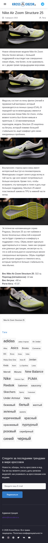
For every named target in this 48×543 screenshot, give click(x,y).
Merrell (6, 372)
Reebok (8, 385)
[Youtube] (29, 538)
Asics (14, 348)
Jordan (32, 359)
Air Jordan (36, 342)
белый (24, 405)
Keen (14, 366)
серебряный (26, 431)
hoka (27, 354)
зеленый (9, 411)
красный (30, 418)
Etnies (20, 354)
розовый (9, 431)
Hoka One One (9, 360)
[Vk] (24, 538)
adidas (9, 341)
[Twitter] (18, 538)
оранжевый (10, 424)
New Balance (34, 371)
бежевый (9, 404)
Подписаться (12, 495)
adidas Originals (23, 342)
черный (24, 438)
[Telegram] (42, 4)
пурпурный (30, 424)
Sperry (21, 392)
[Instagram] (8, 538)
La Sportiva (24, 366)
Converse (36, 348)
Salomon (22, 385)
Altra (5, 348)
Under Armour (11, 398)
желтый (37, 405)
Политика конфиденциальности (27, 533)
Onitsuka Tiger (19, 379)
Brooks (25, 348)
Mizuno (17, 372)
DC (4, 354)
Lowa (34, 366)
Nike (7, 378)
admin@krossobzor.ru (10, 517)
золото (22, 412)
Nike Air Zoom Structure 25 (13, 320)
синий (8, 439)
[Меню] (5, 4)
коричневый (12, 418)
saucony (36, 385)
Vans (27, 398)
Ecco (12, 354)
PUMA (32, 378)
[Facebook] (3, 538)
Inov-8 (22, 360)
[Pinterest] (13, 538)
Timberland (31, 392)
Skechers (9, 391)
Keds (5, 365)
